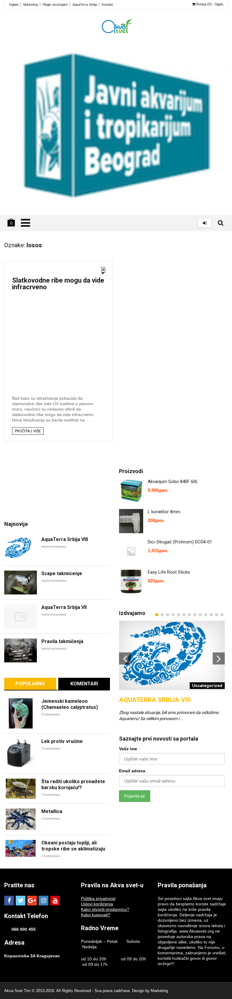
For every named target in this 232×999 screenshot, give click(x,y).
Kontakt (107, 4)
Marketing (30, 4)
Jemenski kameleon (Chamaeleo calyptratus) (69, 704)
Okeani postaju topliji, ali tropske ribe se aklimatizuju (73, 846)
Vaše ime (128, 748)
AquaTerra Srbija (84, 4)
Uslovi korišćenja (97, 903)
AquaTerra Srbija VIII (64, 539)
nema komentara (53, 546)
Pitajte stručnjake (55, 4)
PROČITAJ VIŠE (28, 431)
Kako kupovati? (95, 914)
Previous (125, 658)
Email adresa (132, 770)
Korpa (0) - (209, 4)
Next (219, 658)
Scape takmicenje (61, 573)
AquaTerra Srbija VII (64, 607)
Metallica (51, 811)
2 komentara (50, 818)
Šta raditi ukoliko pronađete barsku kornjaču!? (73, 784)
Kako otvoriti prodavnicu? (105, 909)
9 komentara (50, 714)
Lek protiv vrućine (62, 741)
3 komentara (50, 748)
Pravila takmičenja (62, 641)
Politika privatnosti (98, 898)
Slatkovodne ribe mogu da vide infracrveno (58, 284)
